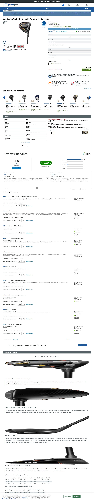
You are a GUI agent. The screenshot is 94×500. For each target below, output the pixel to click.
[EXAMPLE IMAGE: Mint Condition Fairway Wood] (52, 134)
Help (69, 5)
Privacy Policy (24, 497)
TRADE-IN (47, 8)
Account (77, 5)
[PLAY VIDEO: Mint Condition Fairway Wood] (85, 133)
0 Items (86, 5)
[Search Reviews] (37, 188)
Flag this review (29, 205)
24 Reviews (58, 31)
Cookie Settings (67, 496)
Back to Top (15, 339)
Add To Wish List (87, 88)
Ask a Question (82, 344)
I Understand (76, 496)
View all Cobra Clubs (25, 142)
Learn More (54, 77)
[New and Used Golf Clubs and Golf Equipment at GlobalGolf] (10, 5)
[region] (47, 496)
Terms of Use (13, 498)
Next (67, 338)
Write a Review (64, 31)
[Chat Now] (63, 5)
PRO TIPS (87, 8)
